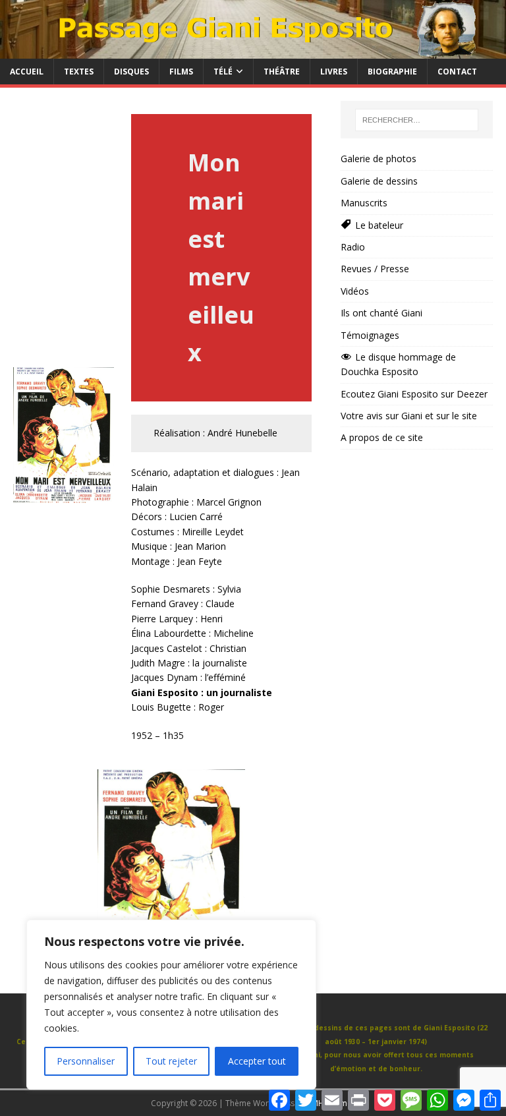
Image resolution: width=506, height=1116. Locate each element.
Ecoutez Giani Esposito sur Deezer (414, 394)
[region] (171, 1005)
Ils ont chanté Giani (381, 313)
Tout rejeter (171, 1061)
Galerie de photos (378, 158)
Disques (131, 71)
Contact (457, 71)
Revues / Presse (375, 268)
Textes (79, 71)
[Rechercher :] (417, 120)
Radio (353, 247)
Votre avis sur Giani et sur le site (409, 415)
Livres (333, 71)
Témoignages (370, 335)
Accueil (26, 71)
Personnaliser (86, 1061)
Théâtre (282, 71)
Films (181, 71)
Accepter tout (257, 1061)
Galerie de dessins (379, 181)
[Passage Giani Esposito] (253, 51)
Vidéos (355, 291)
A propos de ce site (382, 437)
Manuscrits (364, 202)
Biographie (392, 71)
